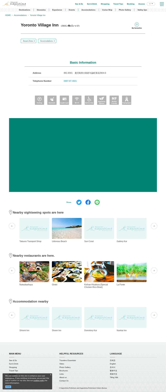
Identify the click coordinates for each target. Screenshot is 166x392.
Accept (8, 386)
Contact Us (63, 381)
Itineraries (41, 10)
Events (72, 10)
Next (154, 226)
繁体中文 (113, 371)
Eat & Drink (13, 364)
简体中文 (113, 374)
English (113, 364)
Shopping (13, 367)
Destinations (24, 10)
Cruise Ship (107, 10)
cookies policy (39, 380)
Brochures (63, 371)
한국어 (112, 367)
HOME (8, 15)
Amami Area (28, 41)
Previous (12, 226)
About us (63, 377)
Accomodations (88, 10)
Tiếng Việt (114, 377)
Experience (57, 10)
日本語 (112, 360)
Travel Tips (13, 371)
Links (61, 374)
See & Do (13, 360)
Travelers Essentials (67, 360)
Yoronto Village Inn (37, 15)
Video (61, 364)
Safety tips (142, 10)
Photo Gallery (125, 10)
